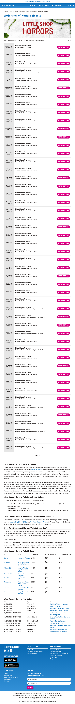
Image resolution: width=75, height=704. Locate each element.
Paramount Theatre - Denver (59, 611)
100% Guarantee (32, 653)
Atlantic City (7, 568)
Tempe (6, 592)
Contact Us (30, 650)
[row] (37, 47)
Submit (30, 688)
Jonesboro (7, 582)
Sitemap (6, 681)
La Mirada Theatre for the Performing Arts (23, 564)
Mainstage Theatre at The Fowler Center (24, 584)
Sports (41, 5)
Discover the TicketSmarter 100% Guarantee (37, 1)
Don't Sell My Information (11, 677)
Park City (7, 578)
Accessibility (7, 679)
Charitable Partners (55, 651)
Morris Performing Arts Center (59, 608)
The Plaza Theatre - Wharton (39, 522)
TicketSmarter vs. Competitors (59, 653)
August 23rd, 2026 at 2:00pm (19, 522)
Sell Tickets (68, 5)
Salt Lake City (8, 574)
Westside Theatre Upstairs (58, 629)
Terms (6, 673)
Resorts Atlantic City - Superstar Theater (23, 570)
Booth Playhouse (55, 606)
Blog (51, 659)
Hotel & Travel (56, 5)
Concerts (33, 5)
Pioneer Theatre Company (23, 575)
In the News (53, 657)
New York (7, 588)
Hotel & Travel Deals (56, 655)
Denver (6, 558)
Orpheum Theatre (36, 470)
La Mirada (7, 562)
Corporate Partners (55, 650)
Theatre (47, 5)
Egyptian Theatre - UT (56, 623)
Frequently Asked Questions (35, 651)
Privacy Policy (8, 675)
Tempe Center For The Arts (58, 632)
